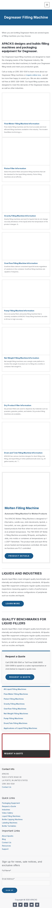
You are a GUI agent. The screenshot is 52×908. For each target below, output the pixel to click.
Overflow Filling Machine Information (21, 263)
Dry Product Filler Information (17, 405)
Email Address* (8, 879)
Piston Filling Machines (14, 699)
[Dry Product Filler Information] (26, 397)
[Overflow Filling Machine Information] (26, 254)
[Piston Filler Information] (26, 160)
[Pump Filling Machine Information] (26, 302)
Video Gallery (7, 813)
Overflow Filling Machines (15, 709)
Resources (6, 846)
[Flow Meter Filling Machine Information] (26, 115)
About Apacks (7, 836)
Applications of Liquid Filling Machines (20, 728)
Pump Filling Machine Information (19, 311)
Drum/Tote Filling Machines (15, 723)
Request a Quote (19, 677)
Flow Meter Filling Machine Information (21, 124)
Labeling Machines (9, 823)
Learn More (13, 604)
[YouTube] (32, 905)
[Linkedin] (37, 905)
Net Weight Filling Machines (16, 714)
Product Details (18, 556)
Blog (4, 839)
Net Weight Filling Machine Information (21, 358)
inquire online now (33, 75)
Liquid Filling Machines (11, 816)
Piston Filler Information (15, 168)
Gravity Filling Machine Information (20, 216)
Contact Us (6, 787)
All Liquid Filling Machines (15, 689)
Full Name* (6, 870)
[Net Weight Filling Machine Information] (26, 349)
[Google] (26, 905)
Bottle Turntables (9, 826)
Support (5, 849)
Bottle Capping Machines (12, 819)
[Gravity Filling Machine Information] (26, 207)
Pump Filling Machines (13, 718)
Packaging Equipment (11, 803)
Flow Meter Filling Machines (16, 694)
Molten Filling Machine (22, 508)
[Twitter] (20, 905)
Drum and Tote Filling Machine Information (23, 453)
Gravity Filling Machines (14, 704)
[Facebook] (15, 905)
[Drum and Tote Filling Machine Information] (26, 444)
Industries (6, 810)
